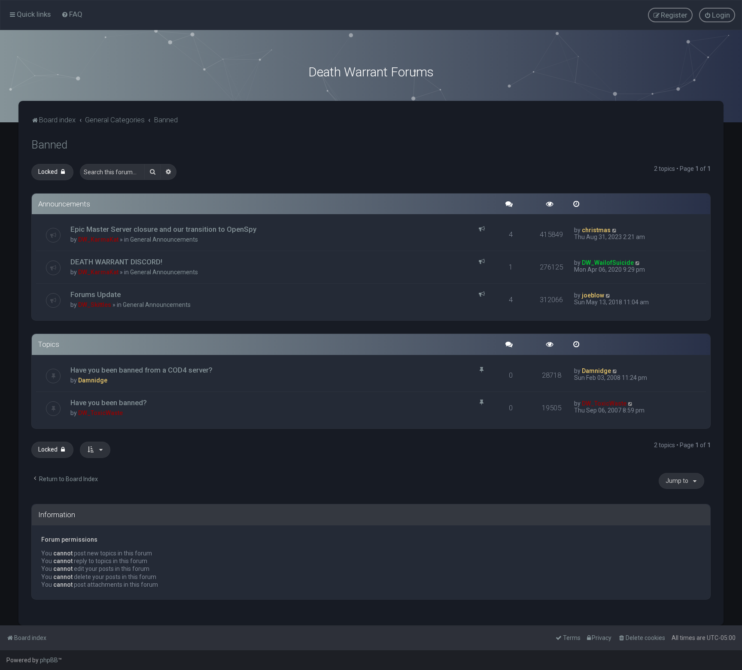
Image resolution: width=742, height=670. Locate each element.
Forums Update (95, 294)
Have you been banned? (108, 402)
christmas (596, 230)
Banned (49, 145)
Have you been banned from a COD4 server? (141, 370)
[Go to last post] (614, 230)
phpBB (49, 660)
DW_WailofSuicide (608, 262)
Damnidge (92, 380)
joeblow (593, 295)
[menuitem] (72, 14)
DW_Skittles (94, 304)
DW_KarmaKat (98, 239)
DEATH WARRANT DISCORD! (116, 262)
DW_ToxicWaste (100, 412)
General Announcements (164, 239)
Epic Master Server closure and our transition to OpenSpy (163, 229)
